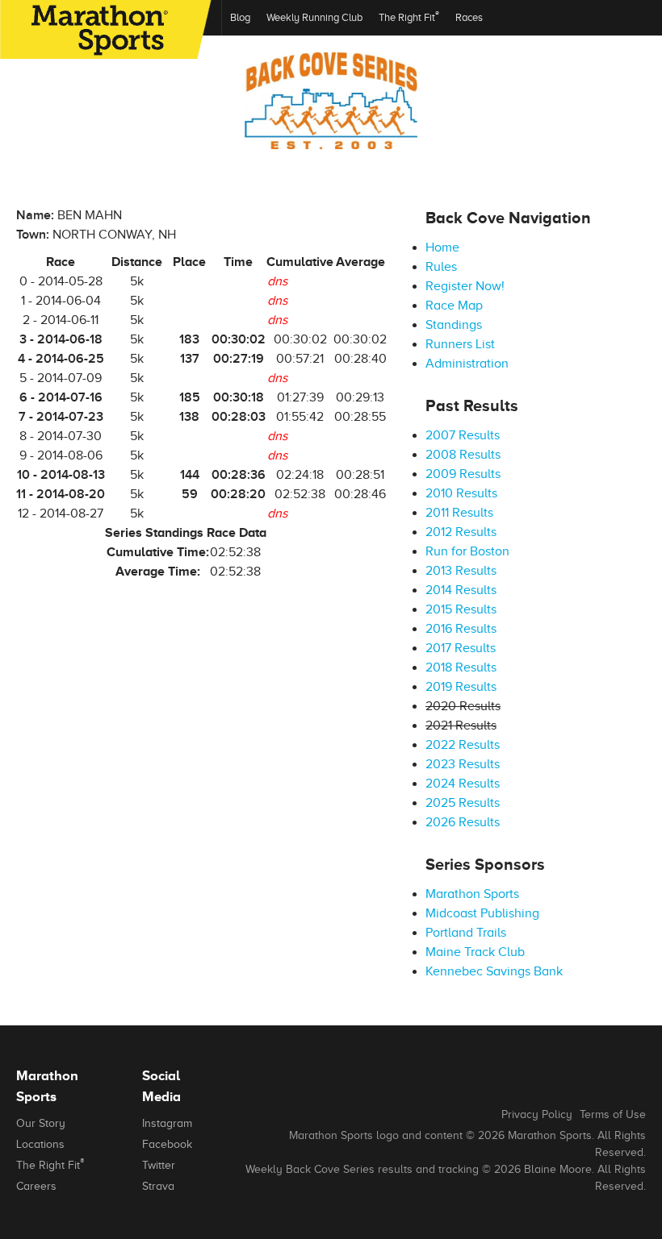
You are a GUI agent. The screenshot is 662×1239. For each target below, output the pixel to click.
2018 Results (461, 667)
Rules (441, 267)
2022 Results (462, 745)
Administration (467, 363)
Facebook (167, 1144)
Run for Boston (467, 551)
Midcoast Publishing (482, 913)
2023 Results (462, 764)
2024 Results (462, 783)
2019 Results (461, 687)
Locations (40, 1144)
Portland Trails (465, 932)
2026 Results (462, 822)
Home (442, 247)
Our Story (40, 1123)
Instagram (167, 1123)
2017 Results (460, 648)
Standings (453, 325)
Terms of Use (613, 1114)
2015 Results (461, 609)
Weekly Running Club (314, 17)
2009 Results (463, 474)
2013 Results (461, 570)
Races (469, 17)
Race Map (454, 305)
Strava (158, 1186)
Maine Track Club (475, 952)
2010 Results (461, 493)
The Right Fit (409, 16)
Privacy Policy (536, 1114)
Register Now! (465, 286)
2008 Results (463, 454)
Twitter (158, 1165)
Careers (36, 1186)
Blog (240, 17)
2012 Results (461, 532)
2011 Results (459, 512)
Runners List (460, 344)
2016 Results (461, 629)
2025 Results (462, 803)
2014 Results (461, 590)
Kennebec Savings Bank (494, 971)
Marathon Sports (472, 894)
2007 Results (462, 435)
